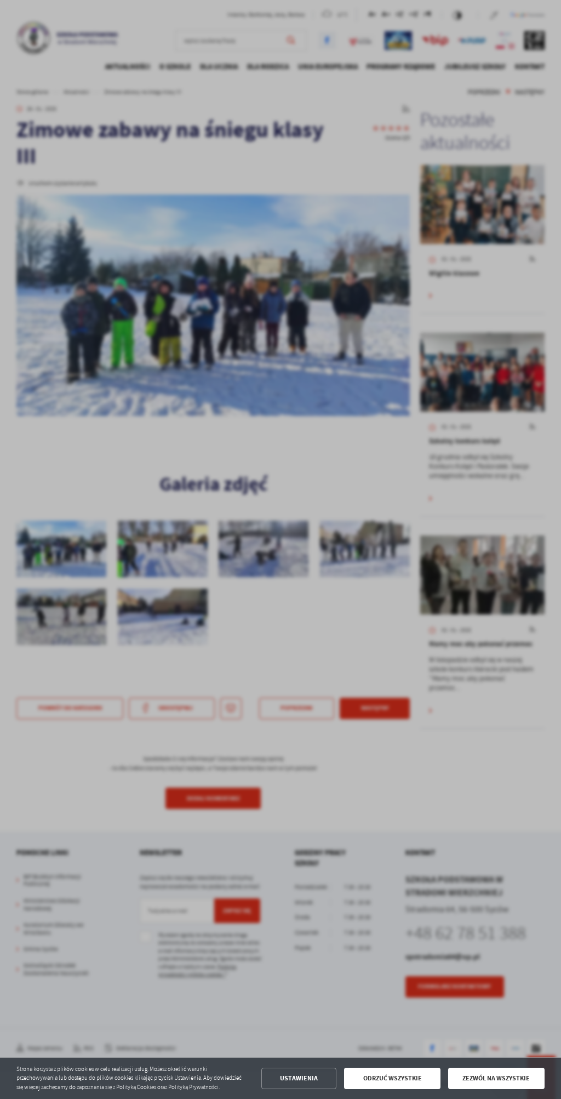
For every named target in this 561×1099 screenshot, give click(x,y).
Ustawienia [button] (299, 1078)
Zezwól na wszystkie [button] (496, 1078)
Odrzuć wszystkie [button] (392, 1078)
